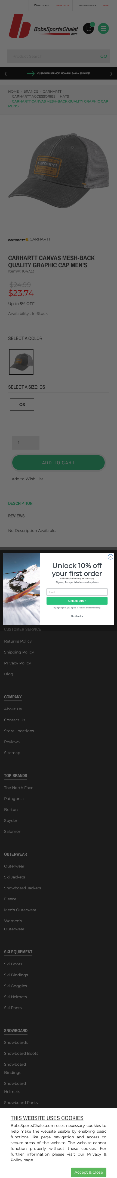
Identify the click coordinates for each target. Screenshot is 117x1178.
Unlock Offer (76, 601)
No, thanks (77, 616)
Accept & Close (89, 1172)
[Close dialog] (110, 556)
